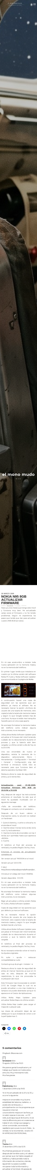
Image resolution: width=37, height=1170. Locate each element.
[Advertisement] (18, 642)
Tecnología (10, 605)
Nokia (31, 679)
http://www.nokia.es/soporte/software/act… (18, 870)
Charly (18, 605)
